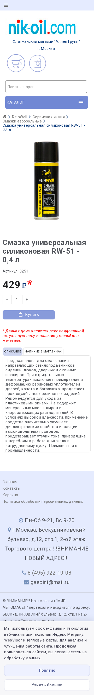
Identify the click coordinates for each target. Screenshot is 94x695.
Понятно (47, 670)
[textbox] (46, 87)
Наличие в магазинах (43, 351)
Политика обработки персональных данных (43, 501)
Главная (10, 482)
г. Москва (46, 45)
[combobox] (46, 86)
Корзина (10, 495)
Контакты (11, 488)
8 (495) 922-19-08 (50, 573)
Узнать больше (47, 685)
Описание (12, 351)
